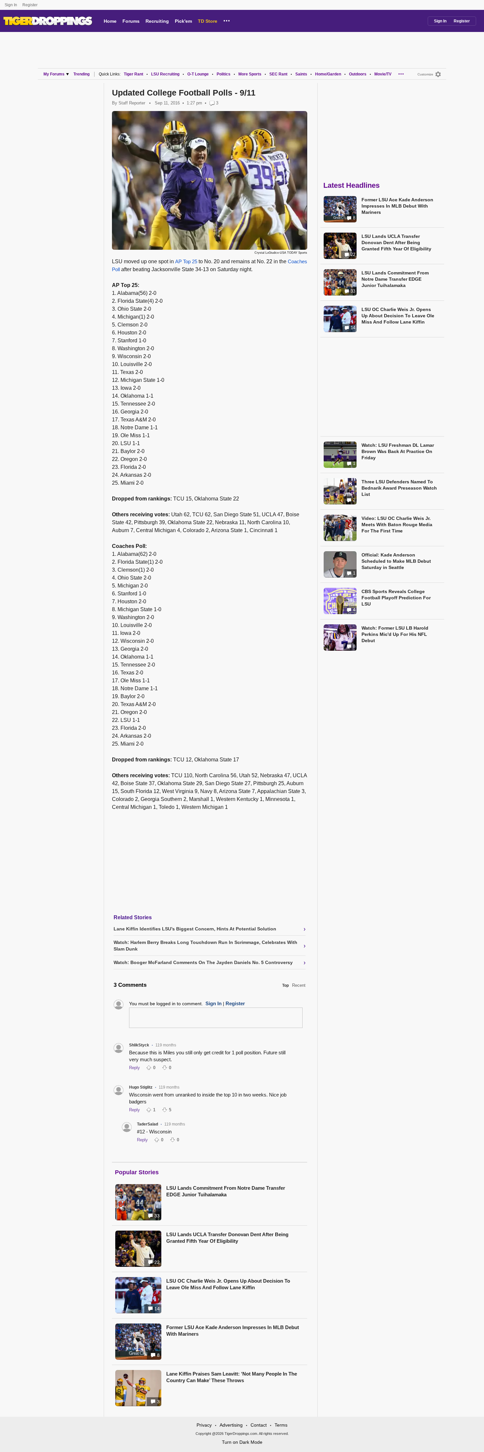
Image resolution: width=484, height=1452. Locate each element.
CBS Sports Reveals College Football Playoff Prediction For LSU (396, 598)
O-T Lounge (198, 74)
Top (285, 985)
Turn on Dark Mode (242, 1442)
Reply (134, 1067)
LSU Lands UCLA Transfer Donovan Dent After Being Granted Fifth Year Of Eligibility (227, 1238)
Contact (259, 1425)
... (226, 19)
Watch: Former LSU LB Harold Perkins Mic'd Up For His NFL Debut (395, 634)
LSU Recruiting (165, 74)
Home (110, 21)
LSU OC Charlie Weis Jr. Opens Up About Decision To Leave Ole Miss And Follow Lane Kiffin (228, 1284)
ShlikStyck (139, 1045)
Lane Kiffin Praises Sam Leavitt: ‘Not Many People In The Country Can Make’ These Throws (231, 1377)
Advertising (231, 1425)
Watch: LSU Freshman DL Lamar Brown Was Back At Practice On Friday (398, 451)
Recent (299, 985)
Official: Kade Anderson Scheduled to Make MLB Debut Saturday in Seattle (396, 561)
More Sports (249, 74)
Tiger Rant (133, 74)
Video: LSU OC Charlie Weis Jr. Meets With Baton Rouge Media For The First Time (397, 524)
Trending (81, 74)
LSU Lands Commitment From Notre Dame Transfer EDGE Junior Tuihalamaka (225, 1191)
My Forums (54, 74)
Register (30, 5)
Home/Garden (328, 74)
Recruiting (157, 21)
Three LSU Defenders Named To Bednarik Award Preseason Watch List (399, 488)
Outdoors (357, 74)
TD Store (207, 21)
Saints (301, 74)
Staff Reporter (132, 102)
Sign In (11, 5)
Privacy (204, 1425)
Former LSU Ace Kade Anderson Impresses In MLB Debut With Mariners (232, 1330)
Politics (223, 74)
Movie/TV (382, 74)
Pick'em (183, 21)
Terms (281, 1425)
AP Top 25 (186, 261)
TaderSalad (147, 1124)
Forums (131, 21)
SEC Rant (278, 74)
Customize (425, 74)
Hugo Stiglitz (140, 1087)
